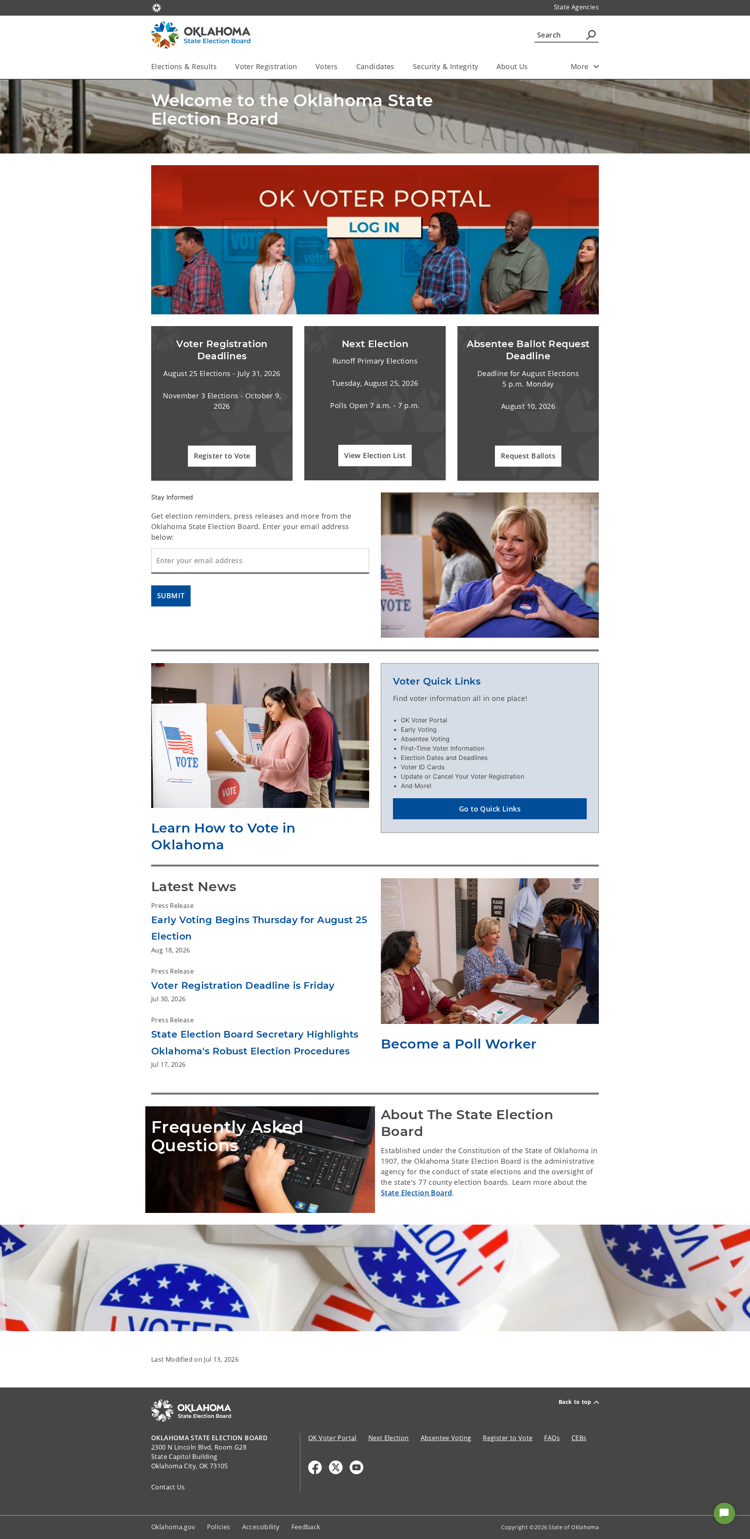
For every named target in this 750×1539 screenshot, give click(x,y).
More (580, 66)
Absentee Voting (446, 1438)
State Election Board (416, 1192)
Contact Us (168, 1487)
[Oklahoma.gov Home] (156, 7)
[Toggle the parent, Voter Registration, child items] (299, 66)
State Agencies (576, 7)
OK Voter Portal (332, 1438)
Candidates (375, 66)
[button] (222, 456)
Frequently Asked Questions (227, 1136)
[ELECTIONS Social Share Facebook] (315, 1467)
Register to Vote (507, 1438)
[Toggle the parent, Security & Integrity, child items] (480, 66)
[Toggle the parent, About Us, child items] (530, 66)
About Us (512, 66)
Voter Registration (266, 66)
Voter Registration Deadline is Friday (243, 985)
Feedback (305, 1527)
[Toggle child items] (596, 66)
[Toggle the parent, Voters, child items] (340, 66)
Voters (327, 66)
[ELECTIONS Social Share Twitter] (336, 1467)
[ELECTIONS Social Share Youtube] (356, 1467)
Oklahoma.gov (173, 1527)
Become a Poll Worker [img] (459, 1044)
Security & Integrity (446, 66)
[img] (375, 239)
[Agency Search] (591, 35)
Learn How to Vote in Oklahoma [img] (223, 836)
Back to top (575, 1402)
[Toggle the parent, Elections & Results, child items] (219, 66)
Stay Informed (172, 497)
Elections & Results (184, 66)
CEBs (579, 1438)
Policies (218, 1527)
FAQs (552, 1438)
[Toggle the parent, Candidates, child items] (397, 66)
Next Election (388, 1438)
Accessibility (261, 1527)
